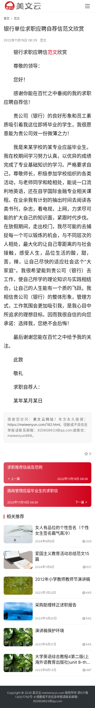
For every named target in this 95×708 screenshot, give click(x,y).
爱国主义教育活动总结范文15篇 (62, 556)
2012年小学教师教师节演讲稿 (62, 579)
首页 (7, 18)
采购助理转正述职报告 (55, 605)
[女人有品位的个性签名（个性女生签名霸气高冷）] (18, 534)
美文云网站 (43, 419)
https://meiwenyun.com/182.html (34, 424)
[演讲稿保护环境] (18, 637)
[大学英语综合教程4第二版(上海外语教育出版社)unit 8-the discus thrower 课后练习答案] (18, 663)
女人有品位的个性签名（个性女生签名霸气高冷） (62, 530)
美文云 (36, 693)
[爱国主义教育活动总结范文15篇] (18, 560)
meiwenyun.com (53, 693)
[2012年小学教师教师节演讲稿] (18, 586)
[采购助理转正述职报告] (18, 611)
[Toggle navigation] (87, 6)
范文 (43, 40)
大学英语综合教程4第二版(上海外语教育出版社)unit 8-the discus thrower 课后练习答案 (62, 659)
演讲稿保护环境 (49, 630)
